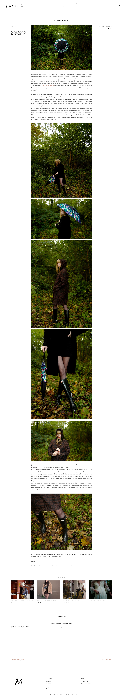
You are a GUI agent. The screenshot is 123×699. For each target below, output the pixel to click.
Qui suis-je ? (84, 682)
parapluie (64, 88)
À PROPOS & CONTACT (52, 4)
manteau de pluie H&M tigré (18, 32)
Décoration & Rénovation (61, 7)
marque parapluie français (18, 33)
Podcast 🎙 (84, 4)
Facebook (48, 682)
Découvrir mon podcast (87, 684)
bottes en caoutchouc (48, 86)
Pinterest (48, 686)
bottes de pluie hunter (17, 31)
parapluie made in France (17, 34)
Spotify (47, 688)
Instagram (48, 684)
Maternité (73, 4)
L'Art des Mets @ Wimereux (102, 661)
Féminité (63, 4)
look (25, 31)
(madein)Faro (108, 26)
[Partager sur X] (108, 28)
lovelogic (73, 694)
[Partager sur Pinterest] (110, 28)
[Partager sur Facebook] (106, 28)
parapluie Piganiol (15, 36)
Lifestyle (75, 7)
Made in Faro (50, 694)
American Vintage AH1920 (21, 661)
